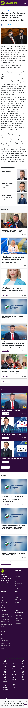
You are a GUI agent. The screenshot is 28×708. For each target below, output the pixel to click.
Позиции (3, 476)
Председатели (4, 614)
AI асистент (18, 586)
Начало (3, 10)
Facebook (4, 25)
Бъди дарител (4, 641)
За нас (16, 591)
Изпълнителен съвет (6, 616)
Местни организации (6, 624)
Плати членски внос (6, 643)
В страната (18, 623)
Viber (15, 25)
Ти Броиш (17, 588)
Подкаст (3, 605)
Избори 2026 (18, 570)
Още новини (4, 210)
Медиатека (4, 390)
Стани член (4, 638)
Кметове (3, 631)
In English (3, 607)
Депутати (3, 626)
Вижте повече (6, 235)
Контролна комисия (6, 621)
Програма (17, 576)
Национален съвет (5, 619)
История (17, 597)
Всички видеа (5, 467)
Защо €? (3, 595)
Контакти (17, 595)
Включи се (3, 635)
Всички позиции (6, 563)
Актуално (8, 10)
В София (17, 620)
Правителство (19, 618)
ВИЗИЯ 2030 (18, 600)
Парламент (18, 616)
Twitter (11, 25)
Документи (17, 602)
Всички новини (5, 381)
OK (25, 705)
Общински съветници (6, 629)
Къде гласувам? (19, 583)
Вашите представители (19, 611)
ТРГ (1, 651)
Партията (3, 611)
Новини (2, 597)
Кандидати (17, 574)
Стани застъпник (5, 646)
